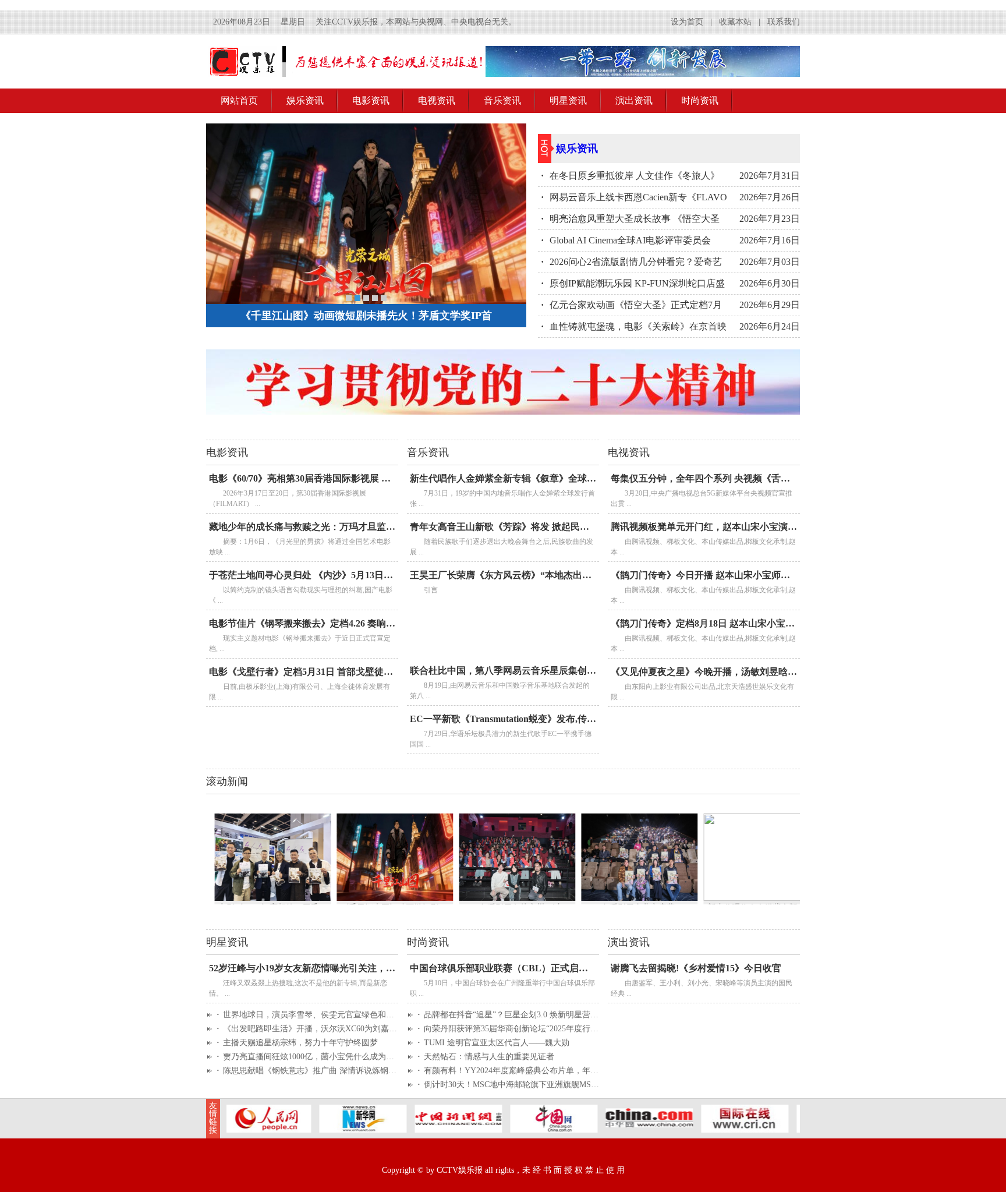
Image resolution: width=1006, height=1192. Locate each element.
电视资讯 (436, 100)
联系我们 (783, 21)
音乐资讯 (502, 100)
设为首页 (687, 21)
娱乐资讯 (305, 100)
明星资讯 (568, 100)
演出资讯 (634, 100)
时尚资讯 (699, 100)
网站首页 (239, 100)
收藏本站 (735, 21)
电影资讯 (370, 100)
